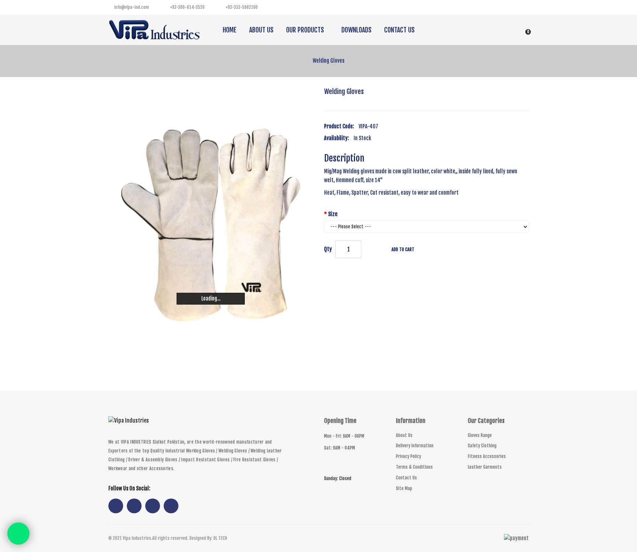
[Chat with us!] (18, 534)
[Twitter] (491, 7)
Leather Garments (485, 467)
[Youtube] (521, 7)
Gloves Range (480, 435)
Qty (328, 249)
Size (332, 214)
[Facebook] (477, 7)
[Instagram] (506, 7)
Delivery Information (415, 445)
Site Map (404, 488)
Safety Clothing (482, 445)
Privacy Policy (408, 456)
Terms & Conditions (414, 467)
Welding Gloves (328, 61)
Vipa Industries (137, 538)
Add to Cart (402, 249)
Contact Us (406, 477)
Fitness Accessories (487, 456)
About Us (404, 435)
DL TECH (220, 538)
